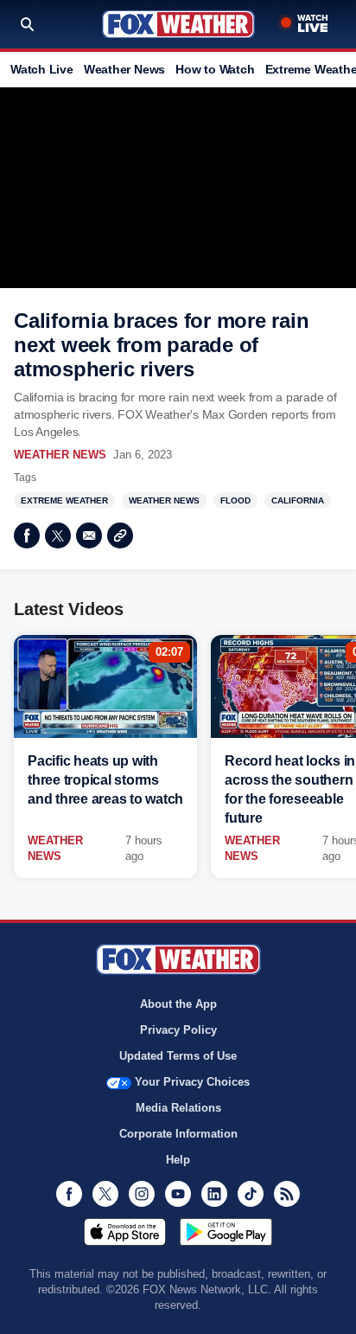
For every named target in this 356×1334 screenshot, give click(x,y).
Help (178, 1159)
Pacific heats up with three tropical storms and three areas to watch (105, 780)
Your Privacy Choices (192, 1081)
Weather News (124, 69)
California (297, 500)
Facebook (27, 535)
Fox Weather (178, 24)
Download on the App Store (125, 1232)
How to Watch (214, 69)
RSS (287, 1194)
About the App (178, 1003)
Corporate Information (178, 1133)
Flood (235, 500)
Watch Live (41, 69)
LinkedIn (214, 1194)
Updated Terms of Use (178, 1055)
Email (89, 535)
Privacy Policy (178, 1029)
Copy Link (120, 535)
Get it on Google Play (226, 1232)
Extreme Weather (64, 500)
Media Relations (178, 1107)
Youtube (178, 1194)
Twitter (58, 535)
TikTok (251, 1194)
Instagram (142, 1194)
